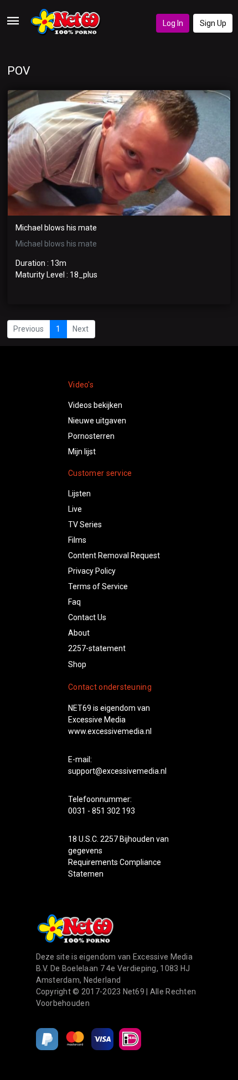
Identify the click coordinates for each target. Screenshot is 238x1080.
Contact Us (87, 617)
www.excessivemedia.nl (110, 731)
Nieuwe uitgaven (97, 420)
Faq (74, 601)
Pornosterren (91, 436)
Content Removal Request (114, 555)
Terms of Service (98, 586)
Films (77, 540)
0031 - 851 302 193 (101, 810)
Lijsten (79, 493)
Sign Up (213, 23)
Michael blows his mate (56, 227)
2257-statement (97, 648)
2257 (109, 839)
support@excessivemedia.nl (117, 771)
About (79, 632)
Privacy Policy (92, 571)
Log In (173, 23)
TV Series (85, 524)
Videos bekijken (95, 405)
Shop (77, 664)
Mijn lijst (82, 451)
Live (75, 509)
